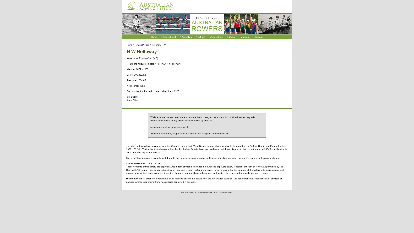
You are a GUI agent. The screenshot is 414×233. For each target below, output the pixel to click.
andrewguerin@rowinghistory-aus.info (169, 127)
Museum (245, 37)
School (201, 37)
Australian (187, 37)
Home (154, 37)
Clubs (232, 37)
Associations (216, 37)
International (169, 37)
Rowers (259, 37)
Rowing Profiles (142, 45)
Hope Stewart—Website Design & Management (212, 192)
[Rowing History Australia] (149, 11)
